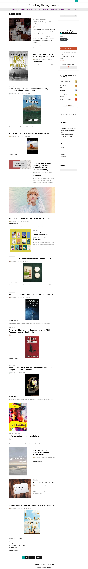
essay (38, 47)
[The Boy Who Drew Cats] (76, 82)
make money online (32, 156)
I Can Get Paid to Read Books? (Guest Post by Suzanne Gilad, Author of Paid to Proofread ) (43, 167)
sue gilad (51, 182)
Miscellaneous (38, 9)
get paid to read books (41, 180)
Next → (39, 557)
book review (36, 64)
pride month (40, 244)
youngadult (35, 246)
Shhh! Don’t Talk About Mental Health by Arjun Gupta (30, 258)
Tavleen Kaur (37, 26)
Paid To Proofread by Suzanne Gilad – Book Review (29, 133)
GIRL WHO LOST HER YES (65, 99)
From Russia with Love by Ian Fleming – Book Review (43, 55)
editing (46, 178)
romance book (33, 443)
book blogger (19, 323)
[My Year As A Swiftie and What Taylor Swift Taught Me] (32, 213)
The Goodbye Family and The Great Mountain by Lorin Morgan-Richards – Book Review (30, 369)
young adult (52, 244)
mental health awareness (41, 284)
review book (38, 126)
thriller (36, 66)
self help (48, 156)
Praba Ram (62, 87)
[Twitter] (13, 1)
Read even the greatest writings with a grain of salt (43, 23)
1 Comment (51, 26)
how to (27, 156)
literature (40, 465)
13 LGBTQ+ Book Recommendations (40, 234)
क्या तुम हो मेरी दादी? (63, 94)
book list (35, 242)
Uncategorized (43, 19)
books (35, 47)
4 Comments (26, 221)
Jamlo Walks (62, 90)
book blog (15, 323)
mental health (34, 284)
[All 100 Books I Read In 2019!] (20, 497)
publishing (47, 182)
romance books (39, 443)
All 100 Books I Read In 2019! (44, 482)
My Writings (30, 9)
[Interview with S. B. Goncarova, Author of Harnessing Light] (18, 475)
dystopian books (33, 126)
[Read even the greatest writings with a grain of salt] (20, 40)
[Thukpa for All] (76, 87)
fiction (50, 242)
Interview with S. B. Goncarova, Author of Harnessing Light (41, 452)
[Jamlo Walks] (76, 90)
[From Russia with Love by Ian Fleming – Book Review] (18, 80)
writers (40, 47)
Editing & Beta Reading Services (50, 9)
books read (41, 399)
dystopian (28, 126)
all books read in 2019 (42, 491)
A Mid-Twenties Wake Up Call (66, 136)
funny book (51, 399)
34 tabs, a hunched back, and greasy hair (68, 126)
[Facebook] (11, 1)
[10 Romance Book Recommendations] (18, 430)
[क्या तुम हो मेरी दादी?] (76, 96)
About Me (74, 9)
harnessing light (35, 465)
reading (50, 64)
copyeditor (43, 178)
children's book (46, 399)
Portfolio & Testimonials (64, 9)
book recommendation (14, 284)
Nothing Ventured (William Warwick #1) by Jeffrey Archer (32, 505)
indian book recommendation (26, 284)
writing (34, 184)
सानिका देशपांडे (62, 96)
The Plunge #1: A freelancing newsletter (68, 128)
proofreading (44, 156)
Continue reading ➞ (37, 45)
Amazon (35, 535)
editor (49, 178)
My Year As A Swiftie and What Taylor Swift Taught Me (30, 218)
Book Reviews (15, 9)
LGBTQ (53, 242)
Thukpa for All (63, 85)
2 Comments (27, 93)
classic (42, 64)
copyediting (39, 178)
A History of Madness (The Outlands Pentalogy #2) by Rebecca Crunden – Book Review (30, 331)
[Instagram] (16, 1)
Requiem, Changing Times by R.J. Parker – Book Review (31, 294)
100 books (36, 491)
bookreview (34, 399)
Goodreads (30, 535)
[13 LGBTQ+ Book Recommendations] (20, 251)
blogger (11, 323)
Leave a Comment (27, 297)
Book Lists (23, 9)
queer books (44, 244)
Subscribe (63, 39)
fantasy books (40, 323)
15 (33, 557)
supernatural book (47, 323)
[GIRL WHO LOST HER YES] (76, 100)
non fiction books (39, 156)
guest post (48, 180)
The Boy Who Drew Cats (65, 81)
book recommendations (14, 126)
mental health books (49, 284)
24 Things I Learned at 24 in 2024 (67, 134)
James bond (46, 64)
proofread (38, 182)
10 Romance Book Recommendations (24, 436)
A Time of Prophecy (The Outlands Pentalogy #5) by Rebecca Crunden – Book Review (29, 90)
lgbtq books (35, 244)
